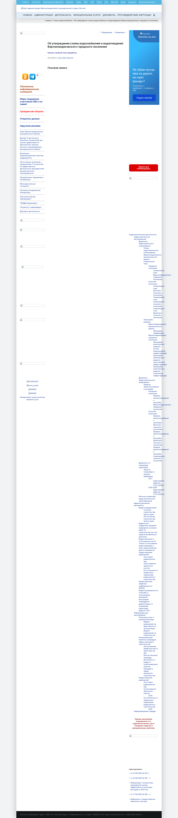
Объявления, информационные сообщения (29, 89)
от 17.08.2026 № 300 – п (141, 794)
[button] (154, 15)
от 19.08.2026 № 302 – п (141, 778)
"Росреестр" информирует (31, 207)
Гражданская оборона (31, 111)
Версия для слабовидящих (143, 168)
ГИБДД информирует (28, 203)
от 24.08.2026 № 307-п (140, 773)
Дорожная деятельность (30, 211)
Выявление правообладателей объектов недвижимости (31, 155)
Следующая (120, 32)
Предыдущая (107, 32)
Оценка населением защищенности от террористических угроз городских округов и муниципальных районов (143, 723)
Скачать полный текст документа (62, 53)
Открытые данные (30, 118)
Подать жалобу (144, 98)
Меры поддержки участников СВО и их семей (31, 101)
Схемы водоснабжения (65, 58)
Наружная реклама (30, 126)
